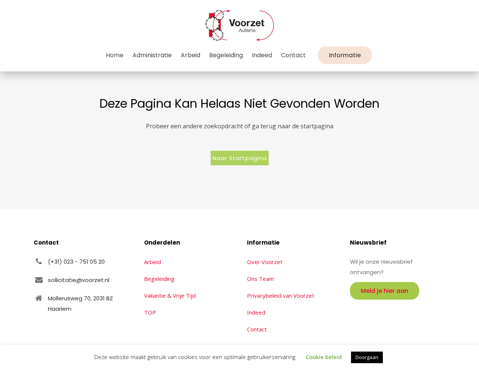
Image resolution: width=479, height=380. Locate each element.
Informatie (345, 55)
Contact (257, 329)
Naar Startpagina (240, 158)
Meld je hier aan (384, 290)
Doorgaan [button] (367, 357)
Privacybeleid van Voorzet (280, 295)
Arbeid (152, 262)
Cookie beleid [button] (324, 357)
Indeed (256, 312)
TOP (150, 312)
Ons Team (260, 278)
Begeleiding (159, 278)
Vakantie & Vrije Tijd (170, 295)
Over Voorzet (265, 262)
